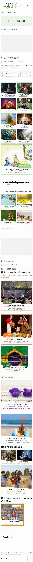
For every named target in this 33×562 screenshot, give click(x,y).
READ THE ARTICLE (6, 228)
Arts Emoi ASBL (14, 552)
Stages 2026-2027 (10, 58)
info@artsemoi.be (23, 74)
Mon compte (17, 558)
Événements (7, 261)
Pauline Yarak (8, 61)
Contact (11, 558)
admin (6, 265)
